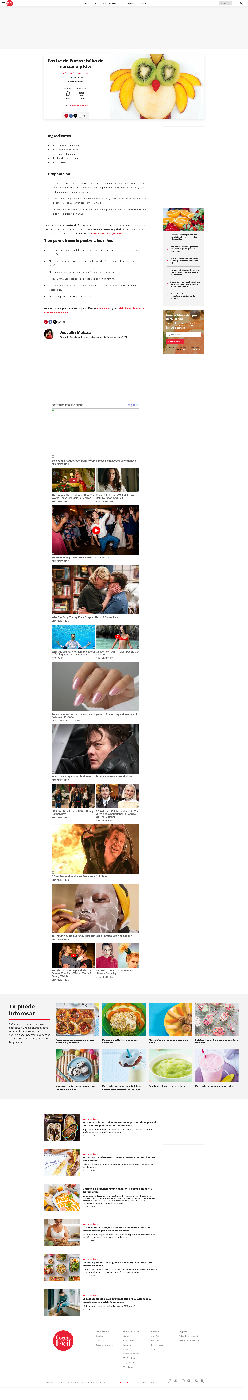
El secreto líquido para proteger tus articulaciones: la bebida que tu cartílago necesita (117, 1300)
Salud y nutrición (90, 1119)
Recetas (85, 3)
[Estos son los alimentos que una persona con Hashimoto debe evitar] (62, 1162)
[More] (150, 3)
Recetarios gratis (129, 3)
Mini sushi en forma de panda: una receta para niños (75, 1087)
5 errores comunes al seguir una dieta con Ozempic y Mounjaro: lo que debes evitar (185, 284)
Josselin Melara (75, 81)
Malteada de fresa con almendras (214, 1086)
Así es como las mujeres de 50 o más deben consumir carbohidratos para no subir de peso (117, 1229)
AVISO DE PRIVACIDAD (191, 349)
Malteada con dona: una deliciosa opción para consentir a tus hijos (121, 1087)
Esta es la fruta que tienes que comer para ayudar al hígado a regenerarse (185, 272)
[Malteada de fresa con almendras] (217, 1065)
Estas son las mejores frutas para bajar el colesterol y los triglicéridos (184, 237)
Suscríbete (225, 3)
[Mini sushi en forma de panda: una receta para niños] (77, 1065)
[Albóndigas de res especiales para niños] (170, 1019)
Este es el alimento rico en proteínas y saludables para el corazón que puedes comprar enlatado (119, 1124)
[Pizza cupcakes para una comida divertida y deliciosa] (77, 1019)
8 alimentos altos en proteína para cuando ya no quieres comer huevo (184, 249)
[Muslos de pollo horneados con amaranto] (124, 1019)
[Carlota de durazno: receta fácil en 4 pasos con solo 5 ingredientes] (62, 1197)
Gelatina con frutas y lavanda (106, 233)
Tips (95, 3)
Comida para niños (78, 106)
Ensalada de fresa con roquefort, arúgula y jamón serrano (183, 296)
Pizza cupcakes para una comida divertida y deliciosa (75, 1041)
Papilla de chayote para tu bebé (167, 1086)
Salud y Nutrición (109, 3)
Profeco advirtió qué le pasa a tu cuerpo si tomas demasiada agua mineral (184, 260)
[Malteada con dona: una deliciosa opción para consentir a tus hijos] (124, 1065)
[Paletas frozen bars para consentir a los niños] (217, 1019)
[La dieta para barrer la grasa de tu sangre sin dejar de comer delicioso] (62, 1267)
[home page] (9, 3)
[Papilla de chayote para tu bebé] (170, 1065)
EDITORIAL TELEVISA (124, 1382)
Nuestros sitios (131, 1331)
